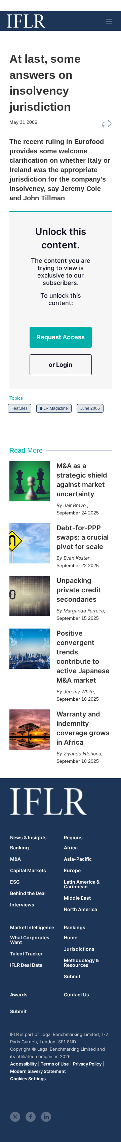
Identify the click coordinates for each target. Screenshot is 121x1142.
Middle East (77, 898)
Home (70, 937)
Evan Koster (76, 558)
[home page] (26, 21)
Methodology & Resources (81, 962)
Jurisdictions (79, 949)
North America (80, 909)
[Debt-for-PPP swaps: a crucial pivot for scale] (29, 543)
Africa (71, 847)
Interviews (22, 904)
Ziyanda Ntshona (82, 753)
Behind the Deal (28, 893)
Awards (19, 994)
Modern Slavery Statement (38, 1071)
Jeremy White (79, 691)
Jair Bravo (75, 505)
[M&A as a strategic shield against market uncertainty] (29, 481)
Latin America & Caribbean (81, 884)
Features (19, 408)
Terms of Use (55, 1063)
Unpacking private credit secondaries (78, 590)
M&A (15, 859)
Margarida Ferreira (84, 610)
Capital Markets (28, 870)
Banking (19, 847)
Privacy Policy (87, 1063)
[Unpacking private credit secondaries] (29, 596)
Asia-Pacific (78, 859)
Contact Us (76, 994)
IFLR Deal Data (26, 965)
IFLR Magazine (54, 408)
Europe (72, 870)
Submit (72, 976)
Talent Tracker (26, 953)
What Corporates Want (29, 940)
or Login (60, 364)
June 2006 (90, 408)
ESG (15, 882)
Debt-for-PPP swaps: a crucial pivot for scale (82, 537)
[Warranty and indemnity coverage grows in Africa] (29, 729)
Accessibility (23, 1063)
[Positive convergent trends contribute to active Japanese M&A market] (29, 649)
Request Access (61, 337)
